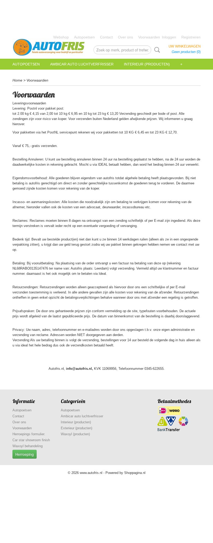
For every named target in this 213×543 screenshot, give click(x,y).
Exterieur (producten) (76, 428)
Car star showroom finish (31, 440)
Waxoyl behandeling (27, 446)
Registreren (191, 37)
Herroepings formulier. (28, 434)
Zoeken (156, 50)
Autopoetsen (84, 37)
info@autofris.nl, (79, 369)
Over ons (125, 37)
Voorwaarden (149, 37)
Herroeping (24, 454)
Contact (106, 37)
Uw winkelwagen (185, 46)
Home (17, 80)
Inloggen (169, 37)
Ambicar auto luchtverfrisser (82, 64)
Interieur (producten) (147, 64)
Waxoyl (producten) (75, 434)
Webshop (61, 37)
